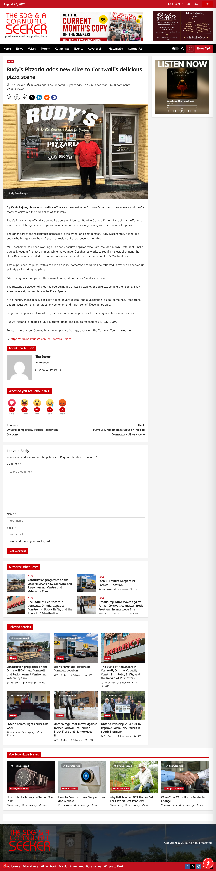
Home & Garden (69, 788)
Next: (119, 430)
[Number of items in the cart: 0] (207, 4)
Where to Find (113, 866)
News (19, 48)
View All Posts (48, 370)
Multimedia (116, 48)
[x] (192, 866)
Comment (14, 463)
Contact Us (135, 48)
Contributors (11, 866)
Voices (32, 48)
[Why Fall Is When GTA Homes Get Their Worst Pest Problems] (134, 777)
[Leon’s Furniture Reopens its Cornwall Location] (76, 648)
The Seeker (17, 85)
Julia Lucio (14, 732)
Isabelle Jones (170, 805)
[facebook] (187, 866)
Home (7, 48)
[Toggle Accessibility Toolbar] (208, 863)
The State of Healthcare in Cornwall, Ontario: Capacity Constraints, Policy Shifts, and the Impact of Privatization (16, 605)
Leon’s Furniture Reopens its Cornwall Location (86, 583)
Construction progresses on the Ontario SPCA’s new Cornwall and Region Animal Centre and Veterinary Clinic (16, 583)
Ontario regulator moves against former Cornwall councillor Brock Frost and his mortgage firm (86, 605)
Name (11, 514)
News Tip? (203, 48)
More (44, 48)
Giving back (48, 866)
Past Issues (93, 866)
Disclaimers (30, 866)
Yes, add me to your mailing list (29, 541)
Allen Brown (66, 805)
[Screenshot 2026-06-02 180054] (183, 26)
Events (78, 48)
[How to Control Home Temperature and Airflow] (82, 777)
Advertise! (94, 48)
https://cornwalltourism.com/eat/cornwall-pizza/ (41, 339)
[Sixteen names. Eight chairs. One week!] (28, 705)
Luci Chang (14, 805)
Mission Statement (71, 866)
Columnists (62, 48)
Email (11, 527)
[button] (175, 48)
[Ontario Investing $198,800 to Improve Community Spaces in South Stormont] (123, 705)
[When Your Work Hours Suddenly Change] (185, 777)
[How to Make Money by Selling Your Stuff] (31, 777)
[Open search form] (182, 48)
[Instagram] (198, 866)
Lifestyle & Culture (19, 788)
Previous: (32, 430)
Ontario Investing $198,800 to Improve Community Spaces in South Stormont (121, 727)
